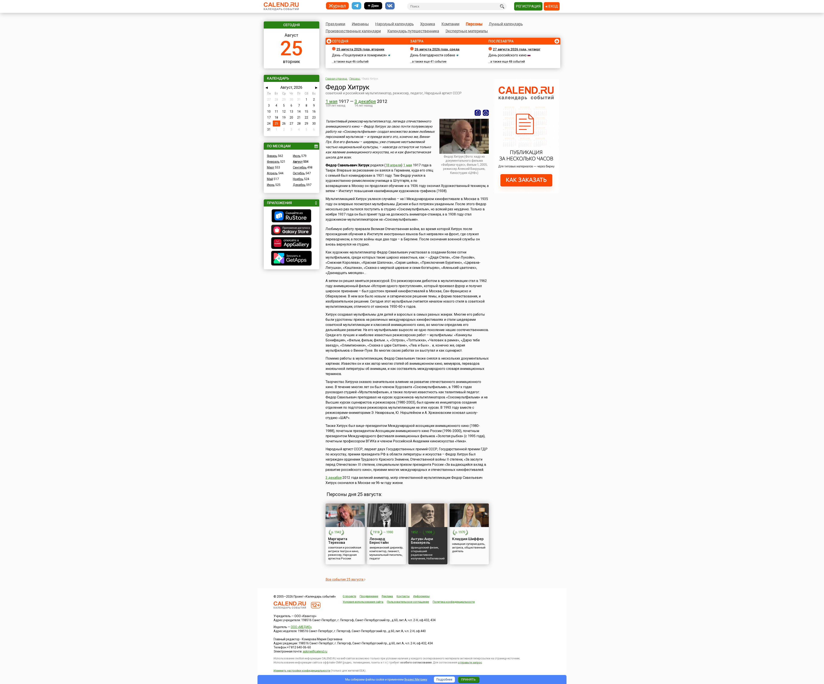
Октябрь (299, 173)
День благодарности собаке (432, 55)
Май (270, 179)
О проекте (349, 596)
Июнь (271, 185)
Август (298, 161)
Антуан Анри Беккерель (422, 541)
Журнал (337, 5)
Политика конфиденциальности (454, 601)
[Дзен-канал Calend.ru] (373, 6)
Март (270, 167)
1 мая (332, 101)
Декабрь (299, 185)
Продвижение (369, 596)
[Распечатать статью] (486, 113)
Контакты (403, 596)
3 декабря (365, 101)
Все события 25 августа (345, 579)
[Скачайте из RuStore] (291, 216)
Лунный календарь (506, 24)
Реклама (387, 596)
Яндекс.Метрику (415, 679)
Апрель (272, 173)
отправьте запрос (470, 662)
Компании (450, 24)
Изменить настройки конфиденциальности (302, 670)
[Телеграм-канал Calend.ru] (356, 6)
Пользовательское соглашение (408, 601)
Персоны (474, 24)
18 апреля (393, 165)
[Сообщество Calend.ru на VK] (390, 6)
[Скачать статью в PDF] (478, 113)
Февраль (273, 161)
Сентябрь (300, 167)
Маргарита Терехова (337, 541)
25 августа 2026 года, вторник (360, 49)
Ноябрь (298, 179)
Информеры (421, 596)
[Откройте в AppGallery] (291, 243)
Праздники (335, 24)
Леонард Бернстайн (379, 541)
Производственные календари (353, 31)
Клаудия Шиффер (468, 539)
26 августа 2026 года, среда (437, 49)
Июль (297, 156)
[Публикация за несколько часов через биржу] (526, 192)
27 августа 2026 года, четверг (516, 49)
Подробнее (444, 679)
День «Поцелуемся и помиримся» (359, 55)
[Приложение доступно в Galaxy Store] (291, 230)
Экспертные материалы (466, 31)
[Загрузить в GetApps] (291, 259)
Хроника (427, 24)
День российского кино (507, 55)
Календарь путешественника (413, 31)
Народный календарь (394, 24)
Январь (272, 156)
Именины (360, 24)
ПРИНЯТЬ (468, 679)
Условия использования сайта (363, 601)
